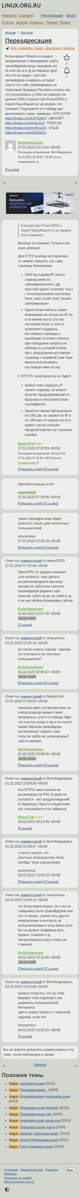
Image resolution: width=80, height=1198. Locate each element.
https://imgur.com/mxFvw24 (25, 128)
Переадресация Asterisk (39, 1108)
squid (39, 48)
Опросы (36, 22)
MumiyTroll (26, 443)
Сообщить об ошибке (17, 1177)
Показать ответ (31, 469)
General (27, 33)
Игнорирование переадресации (45, 1096)
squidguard (53, 48)
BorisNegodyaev (30, 142)
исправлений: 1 (28, 462)
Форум (22, 22)
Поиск (65, 22)
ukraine (69, 48)
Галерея (26, 15)
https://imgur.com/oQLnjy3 (24, 123)
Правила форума (32, 1169)
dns (13, 48)
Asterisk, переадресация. (39, 1133)
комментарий (31, 561)
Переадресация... (34, 1090)
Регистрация (52, 15)
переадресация (32, 1083)
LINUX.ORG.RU (21, 5)
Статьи (8, 22)
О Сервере (11, 1169)
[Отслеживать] (66, 71)
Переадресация (28, 40)
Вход (71, 15)
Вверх (70, 1170)
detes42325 (27, 492)
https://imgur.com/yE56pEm (25, 132)
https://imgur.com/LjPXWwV (26, 118)
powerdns (25, 48)
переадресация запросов (40, 1120)
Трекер (51, 22)
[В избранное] (66, 58)
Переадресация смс (36, 1114)
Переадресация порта (37, 1127)
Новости (9, 15)
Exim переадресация (36, 1146)
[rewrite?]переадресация (39, 1140)
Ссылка (12, 169)
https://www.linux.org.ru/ (19, 1181)
